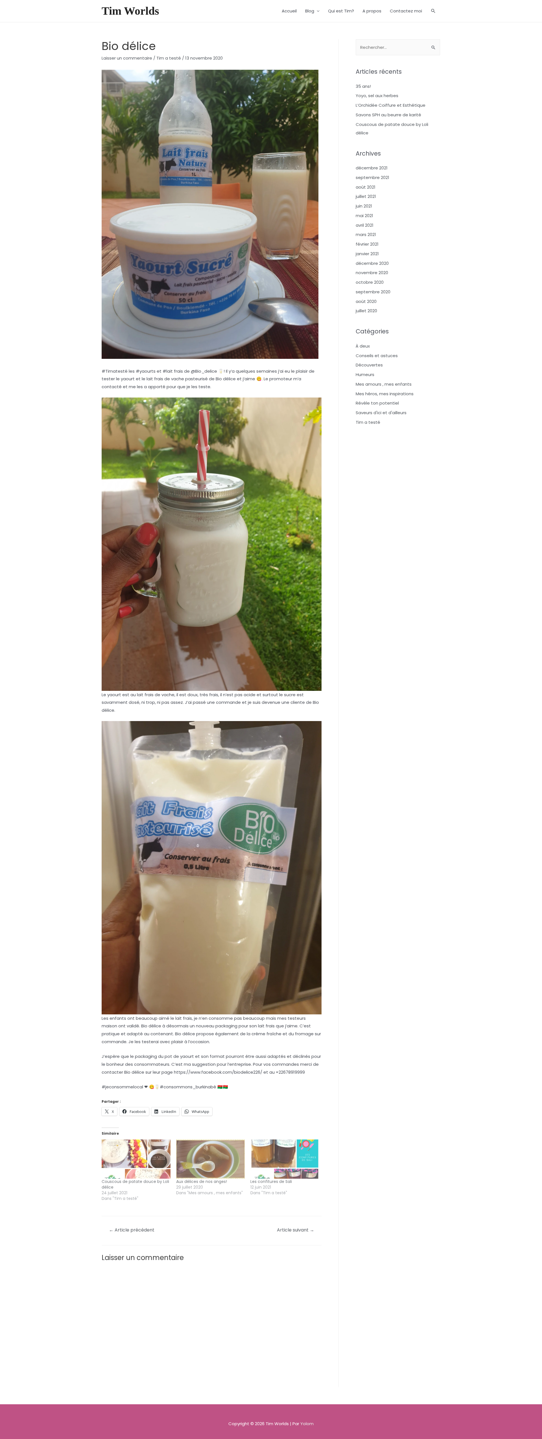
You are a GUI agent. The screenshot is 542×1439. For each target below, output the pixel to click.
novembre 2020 (372, 273)
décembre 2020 (372, 263)
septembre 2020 (373, 292)
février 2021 (367, 244)
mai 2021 (364, 216)
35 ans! (363, 86)
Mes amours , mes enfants (384, 384)
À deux (363, 346)
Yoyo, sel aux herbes (377, 96)
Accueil (289, 11)
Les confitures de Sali (271, 1181)
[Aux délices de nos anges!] (210, 1159)
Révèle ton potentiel (377, 403)
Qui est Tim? (341, 11)
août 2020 (366, 301)
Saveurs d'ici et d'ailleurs (381, 413)
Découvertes (369, 365)
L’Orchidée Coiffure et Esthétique (390, 105)
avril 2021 (364, 225)
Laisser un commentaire (127, 58)
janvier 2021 (367, 254)
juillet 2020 (366, 311)
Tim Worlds (130, 11)
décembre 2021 (372, 168)
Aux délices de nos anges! (201, 1181)
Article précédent (131, 1230)
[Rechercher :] (398, 47)
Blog (309, 11)
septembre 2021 (372, 177)
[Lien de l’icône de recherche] (433, 11)
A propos (371, 11)
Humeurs (365, 374)
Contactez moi (406, 11)
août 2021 (365, 187)
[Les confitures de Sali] (284, 1159)
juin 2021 (364, 206)
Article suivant (295, 1230)
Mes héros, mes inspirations (385, 394)
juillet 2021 (366, 196)
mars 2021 (366, 234)
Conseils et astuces (377, 356)
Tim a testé (168, 58)
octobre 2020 (370, 282)
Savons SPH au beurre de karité (388, 115)
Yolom (307, 1424)
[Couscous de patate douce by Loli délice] (136, 1159)
